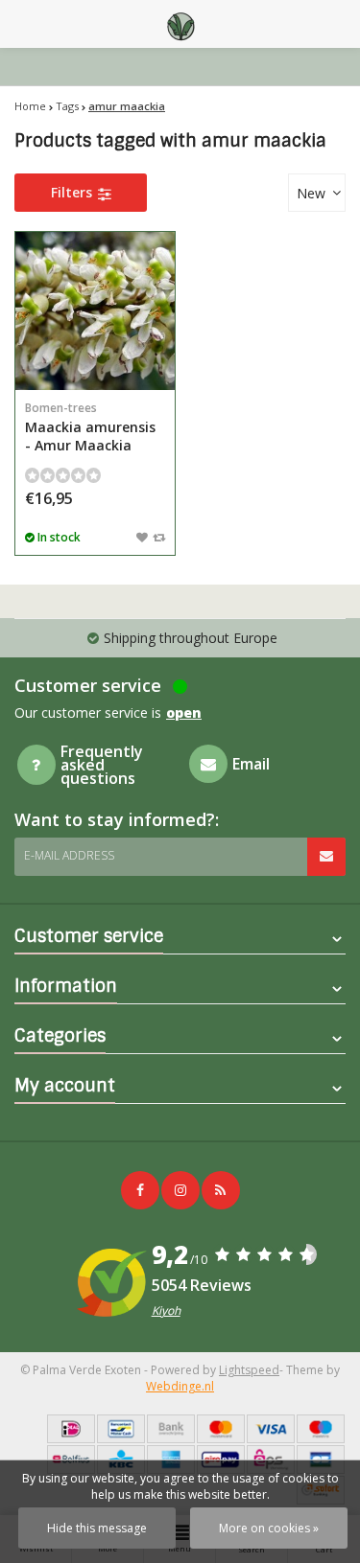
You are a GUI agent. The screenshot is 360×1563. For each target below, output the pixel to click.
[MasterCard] (221, 1428)
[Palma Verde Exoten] (180, 24)
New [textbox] (311, 193)
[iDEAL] (71, 1428)
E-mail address (69, 855)
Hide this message (97, 1528)
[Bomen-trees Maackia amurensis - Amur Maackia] (95, 311)
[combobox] (317, 192)
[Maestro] (321, 1428)
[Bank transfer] (171, 1428)
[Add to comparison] (159, 536)
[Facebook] (140, 1190)
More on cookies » (269, 1528)
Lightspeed (249, 1370)
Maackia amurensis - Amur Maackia (90, 427)
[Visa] (271, 1428)
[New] (221, 1190)
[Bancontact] (121, 1428)
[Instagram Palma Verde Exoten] (180, 1190)
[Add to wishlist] (142, 536)
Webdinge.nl (180, 1386)
